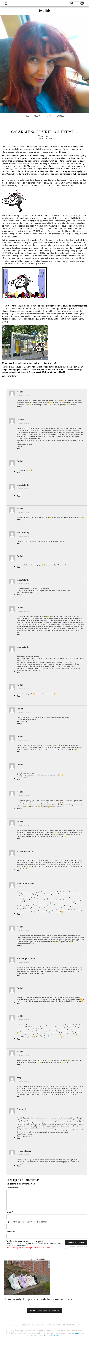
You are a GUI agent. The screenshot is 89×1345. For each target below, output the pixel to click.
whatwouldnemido (26, 883)
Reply (19, 407)
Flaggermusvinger (25, 851)
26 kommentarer (44, 136)
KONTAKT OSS (59, 1324)
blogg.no (78, 1333)
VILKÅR (48, 1324)
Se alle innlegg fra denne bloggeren (44, 1310)
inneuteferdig (23, 485)
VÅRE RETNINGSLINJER (20, 1324)
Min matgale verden (26, 958)
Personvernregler (70, 1248)
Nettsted (10, 1231)
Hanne (20, 708)
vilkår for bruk (79, 1248)
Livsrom (20, 419)
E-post (26, 1222)
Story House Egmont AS (52, 1335)
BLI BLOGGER (73, 1324)
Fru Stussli (22, 1109)
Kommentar (12, 1187)
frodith (44, 10)
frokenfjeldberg (24, 1151)
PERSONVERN (38, 1324)
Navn (9, 1212)
